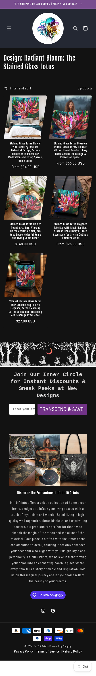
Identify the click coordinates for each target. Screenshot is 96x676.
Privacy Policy (23, 651)
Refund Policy (72, 651)
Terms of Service (48, 651)
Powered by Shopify (60, 646)
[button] (9, 28)
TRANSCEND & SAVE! (62, 409)
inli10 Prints (41, 646)
